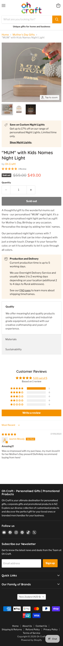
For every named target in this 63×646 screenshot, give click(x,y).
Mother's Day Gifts (24, 34)
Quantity (6, 182)
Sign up (50, 563)
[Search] (56, 19)
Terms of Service (31, 633)
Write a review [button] (31, 412)
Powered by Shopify (31, 640)
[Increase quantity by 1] (31, 190)
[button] (17, 388)
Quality (10, 306)
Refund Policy (33, 629)
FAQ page (25, 290)
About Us (27, 626)
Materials (11, 339)
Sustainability (13, 349)
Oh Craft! (10, 164)
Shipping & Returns (12, 629)
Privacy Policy (51, 629)
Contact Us (41, 626)
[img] (9, 434)
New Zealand (30, 596)
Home (5, 34)
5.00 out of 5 (40, 378)
